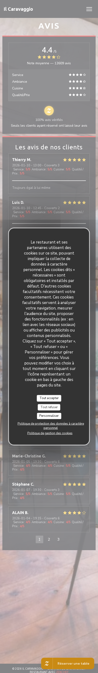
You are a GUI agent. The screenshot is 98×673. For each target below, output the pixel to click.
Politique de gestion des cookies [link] (50, 433)
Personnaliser (49, 416)
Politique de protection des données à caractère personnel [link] (51, 425)
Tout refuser (49, 407)
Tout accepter (49, 398)
